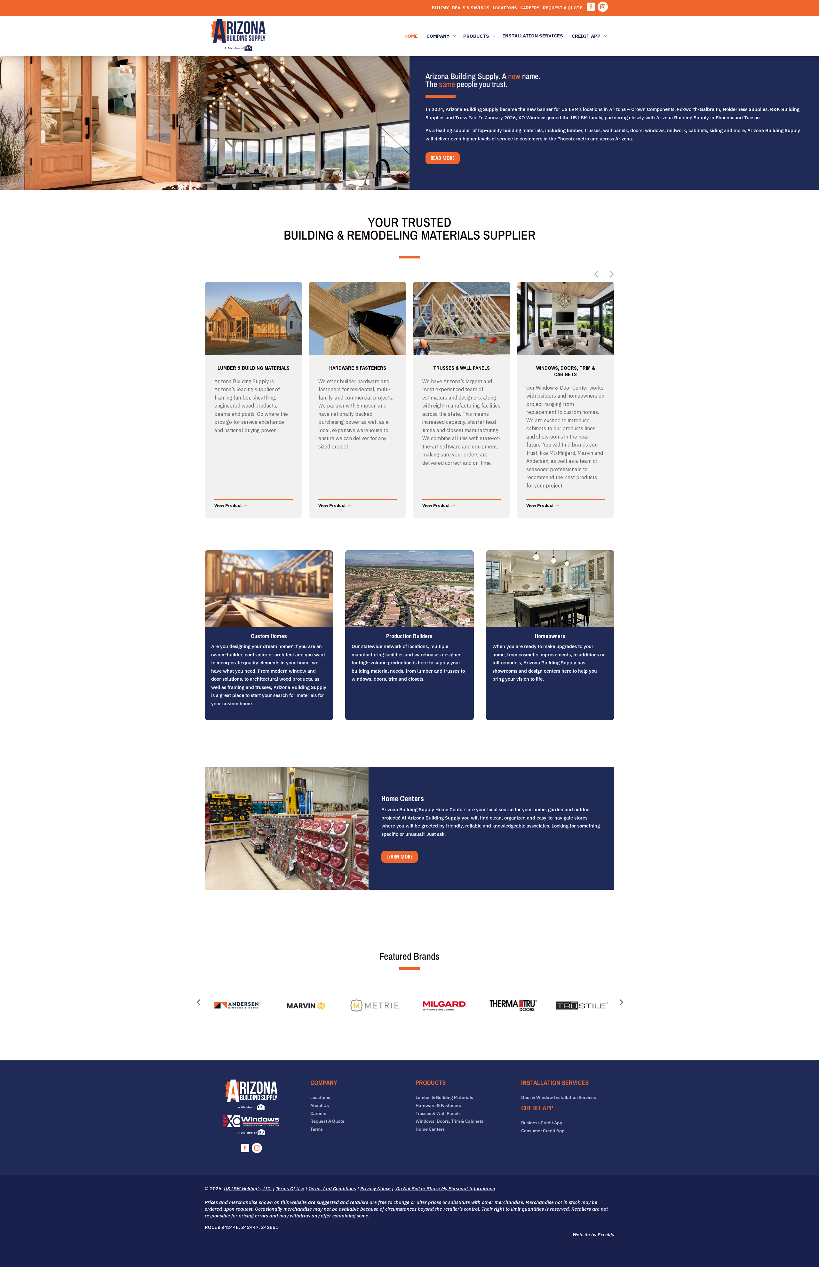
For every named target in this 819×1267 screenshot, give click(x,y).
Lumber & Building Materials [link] (444, 1097)
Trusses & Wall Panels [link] (438, 1113)
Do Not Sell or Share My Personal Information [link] (445, 1188)
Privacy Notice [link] (375, 1188)
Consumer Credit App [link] (542, 1131)
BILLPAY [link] (440, 8)
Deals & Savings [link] (470, 8)
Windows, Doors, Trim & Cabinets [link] (449, 1121)
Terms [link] (316, 1129)
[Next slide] (611, 274)
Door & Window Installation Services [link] (558, 1097)
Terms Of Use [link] (290, 1188)
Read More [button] (443, 158)
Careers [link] (530, 8)
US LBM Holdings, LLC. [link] (248, 1188)
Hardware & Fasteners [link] (438, 1105)
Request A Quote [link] (562, 8)
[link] (238, 36)
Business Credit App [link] (541, 1123)
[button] (591, 7)
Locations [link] (505, 8)
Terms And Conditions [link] (332, 1188)
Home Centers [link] (430, 1129)
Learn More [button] (399, 856)
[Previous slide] (596, 274)
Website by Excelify (593, 1234)
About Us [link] (319, 1105)
